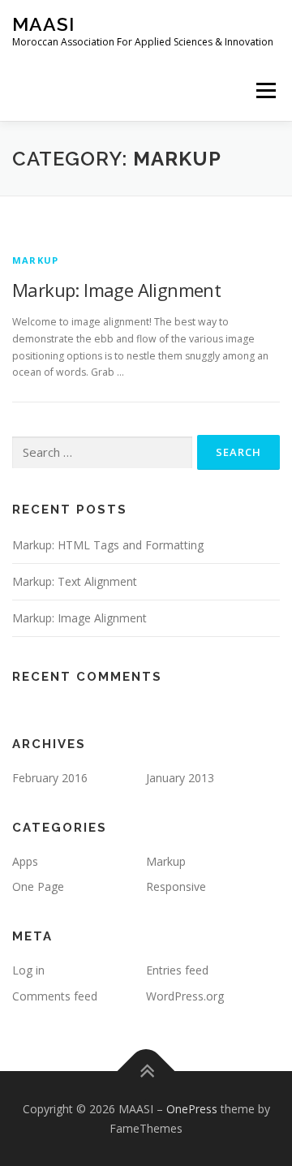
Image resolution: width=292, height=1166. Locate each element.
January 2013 (180, 777)
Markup (35, 260)
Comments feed (54, 996)
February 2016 (50, 777)
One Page (38, 886)
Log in (28, 970)
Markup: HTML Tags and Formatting (108, 545)
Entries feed (177, 970)
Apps (25, 861)
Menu (264, 90)
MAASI (43, 24)
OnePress (191, 1109)
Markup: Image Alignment (116, 290)
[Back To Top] (146, 1070)
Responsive (176, 886)
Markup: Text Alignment (74, 581)
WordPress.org (185, 996)
